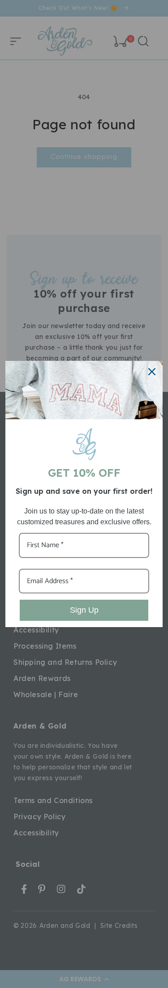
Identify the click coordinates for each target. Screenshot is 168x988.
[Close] (152, 371)
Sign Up (84, 610)
